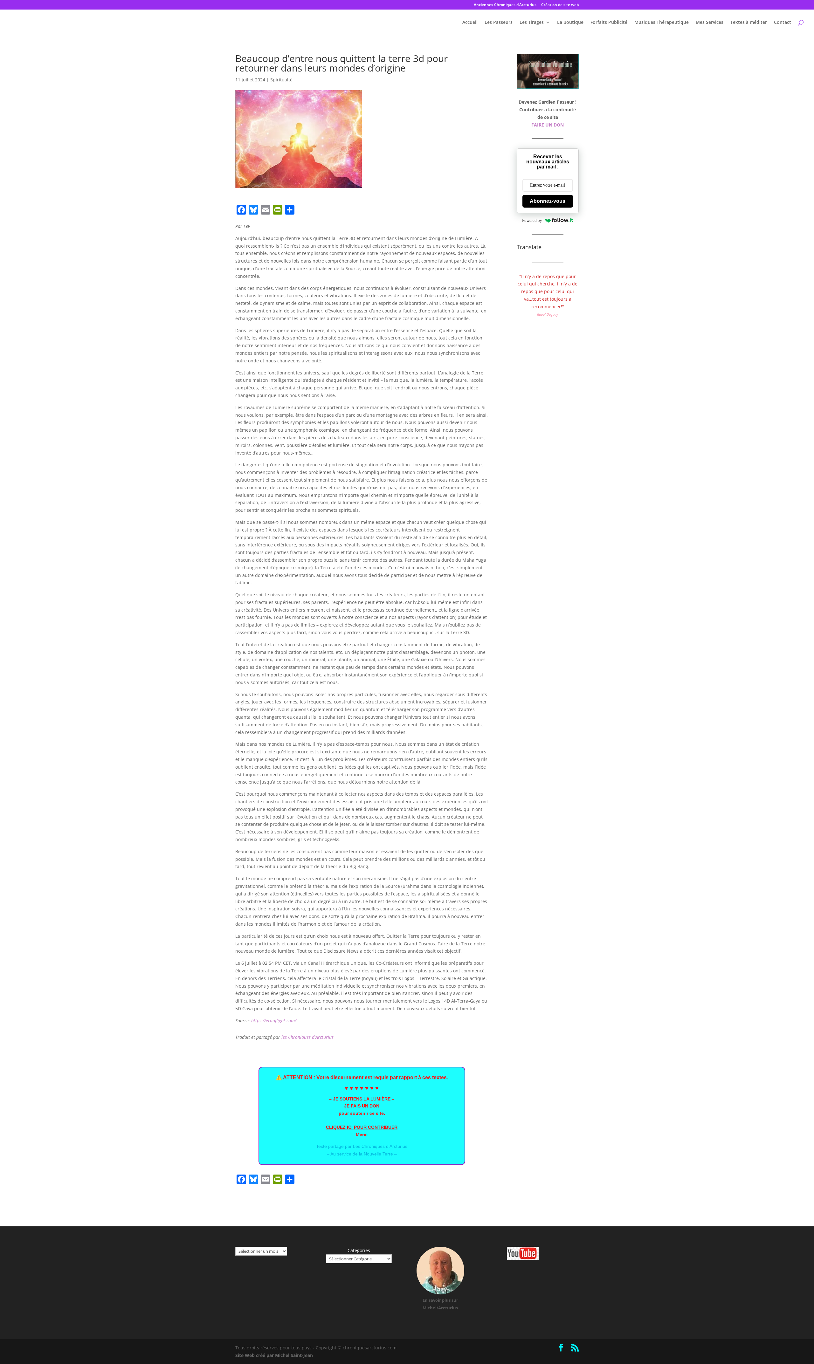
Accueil (470, 22)
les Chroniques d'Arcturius (307, 1037)
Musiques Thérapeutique (661, 22)
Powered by (532, 220)
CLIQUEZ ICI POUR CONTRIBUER (361, 1127)
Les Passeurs (499, 22)
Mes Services (709, 22)
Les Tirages (532, 22)
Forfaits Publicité (608, 22)
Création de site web (560, 5)
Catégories (359, 1250)
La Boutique (570, 22)
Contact (782, 22)
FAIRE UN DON (547, 125)
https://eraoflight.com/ (273, 1021)
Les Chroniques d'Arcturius (380, 1146)
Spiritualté (281, 80)
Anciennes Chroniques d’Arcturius (505, 5)
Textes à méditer (748, 22)
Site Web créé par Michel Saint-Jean (274, 1355)
